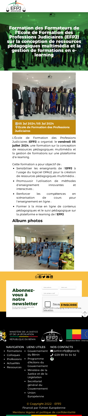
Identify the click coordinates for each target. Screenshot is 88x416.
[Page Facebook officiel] (52, 359)
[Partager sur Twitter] (43, 277)
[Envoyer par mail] (47, 277)
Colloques (13, 355)
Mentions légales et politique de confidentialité (44, 412)
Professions (14, 359)
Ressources (14, 367)
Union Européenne (36, 394)
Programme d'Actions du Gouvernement (38, 362)
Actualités (13, 363)
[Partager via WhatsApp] (36, 277)
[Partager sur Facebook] (40, 277)
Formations (14, 351)
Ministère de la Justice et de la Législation (37, 373)
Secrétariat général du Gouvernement (38, 385)
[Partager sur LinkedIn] (51, 277)
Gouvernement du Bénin (38, 352)
